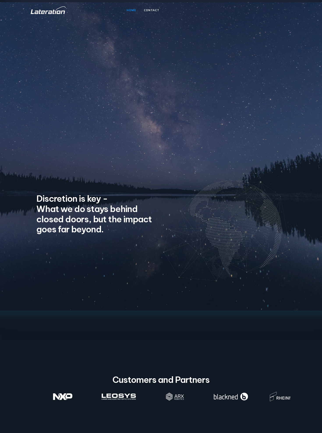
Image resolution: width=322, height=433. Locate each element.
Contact (151, 10)
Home (131, 10)
